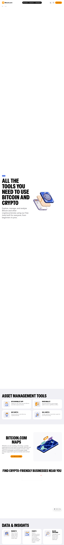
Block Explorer (55, 531)
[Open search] (53, 2)
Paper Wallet (46, 401)
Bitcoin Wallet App (17, 401)
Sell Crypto (45, 412)
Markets (14, 531)
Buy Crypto (14, 412)
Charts (34, 531)
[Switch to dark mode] (51, 2)
